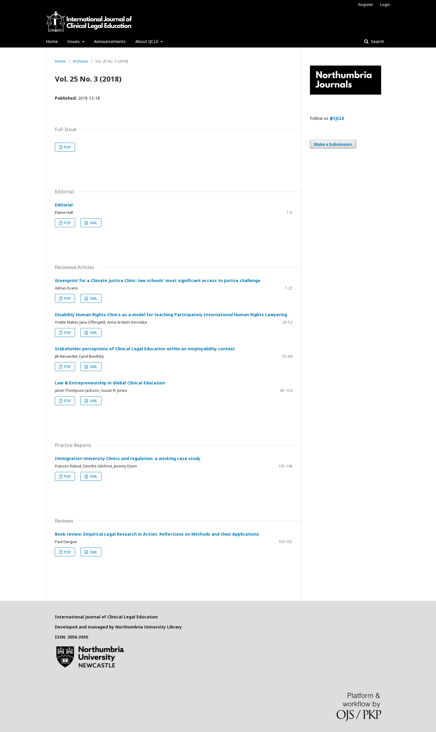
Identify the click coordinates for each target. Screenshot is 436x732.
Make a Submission (333, 144)
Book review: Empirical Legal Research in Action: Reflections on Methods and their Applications (157, 534)
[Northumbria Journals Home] (345, 93)
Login (385, 4)
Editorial (64, 205)
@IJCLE (337, 118)
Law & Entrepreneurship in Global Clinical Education (110, 383)
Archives (80, 61)
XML (93, 222)
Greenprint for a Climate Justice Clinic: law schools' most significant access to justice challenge (157, 280)
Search (377, 41)
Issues (74, 41)
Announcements (110, 41)
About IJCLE (147, 41)
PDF (67, 147)
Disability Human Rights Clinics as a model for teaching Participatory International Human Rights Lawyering (171, 314)
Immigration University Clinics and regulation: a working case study (128, 458)
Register (365, 4)
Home (52, 41)
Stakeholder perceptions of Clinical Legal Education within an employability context (145, 348)
